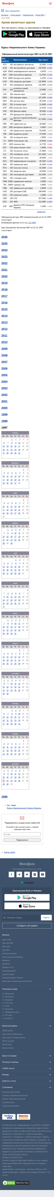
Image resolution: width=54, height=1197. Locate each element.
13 (4, 446)
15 (11, 446)
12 (11, 476)
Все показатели (13, 11)
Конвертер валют (9, 971)
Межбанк (6, 960)
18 (7, 480)
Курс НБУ (6, 950)
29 (11, 453)
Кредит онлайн (8, 974)
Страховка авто (8, 1102)
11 (7, 476)
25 (7, 483)
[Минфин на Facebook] (11, 874)
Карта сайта (9, 852)
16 (15, 446)
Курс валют (6, 940)
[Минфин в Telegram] (19, 874)
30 (15, 453)
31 (19, 453)
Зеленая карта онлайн (11, 1092)
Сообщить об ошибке (27, 926)
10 (19, 443)
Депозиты (6, 964)
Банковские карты (9, 954)
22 (11, 450)
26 (11, 483)
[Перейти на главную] (8, 3)
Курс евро (6, 947)
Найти (46, 917)
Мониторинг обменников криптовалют (17, 981)
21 (7, 450)
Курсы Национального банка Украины (24, 808)
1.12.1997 (31, 222)
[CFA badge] (38, 1117)
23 (15, 450)
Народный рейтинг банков (12, 978)
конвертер (41, 212)
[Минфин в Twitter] (27, 874)
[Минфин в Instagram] (35, 874)
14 (7, 446)
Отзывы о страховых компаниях (15, 1096)
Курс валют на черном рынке (13, 1038)
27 (4, 453)
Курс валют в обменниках (12, 1034)
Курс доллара (7, 943)
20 (4, 450)
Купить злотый (8, 1048)
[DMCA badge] (27, 1183)
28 (7, 453)
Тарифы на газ (8, 967)
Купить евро (7, 1044)
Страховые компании (10, 1106)
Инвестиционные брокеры (12, 957)
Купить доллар (8, 1041)
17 (19, 446)
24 (19, 450)
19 (11, 480)
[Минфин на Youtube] (42, 874)
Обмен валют (7, 1031)
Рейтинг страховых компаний (13, 1099)
